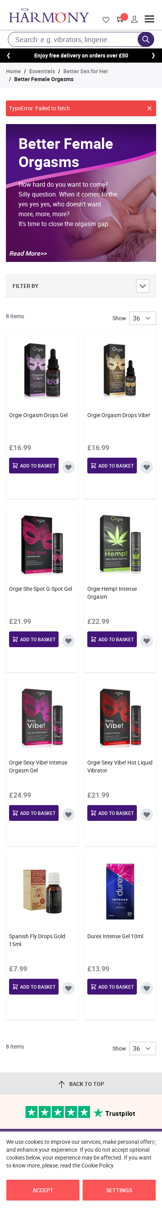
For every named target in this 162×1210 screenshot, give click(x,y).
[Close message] (149, 108)
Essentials (42, 71)
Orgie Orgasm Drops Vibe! (118, 415)
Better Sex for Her (85, 71)
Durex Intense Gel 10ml (115, 936)
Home (13, 71)
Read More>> (27, 253)
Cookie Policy (97, 1165)
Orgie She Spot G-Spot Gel (40, 588)
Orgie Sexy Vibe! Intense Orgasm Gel (38, 766)
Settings (119, 1190)
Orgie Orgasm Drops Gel (38, 415)
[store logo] (49, 15)
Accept (43, 1190)
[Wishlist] (104, 20)
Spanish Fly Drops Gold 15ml (37, 940)
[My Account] (134, 19)
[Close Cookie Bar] (154, 1142)
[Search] (146, 39)
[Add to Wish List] (68, 467)
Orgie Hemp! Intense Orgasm (112, 592)
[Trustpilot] (58, 1116)
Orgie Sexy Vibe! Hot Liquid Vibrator (120, 766)
